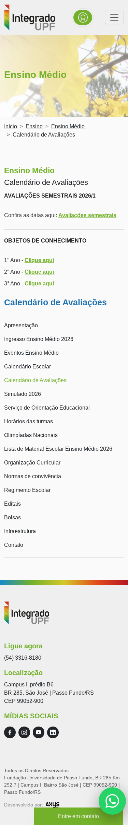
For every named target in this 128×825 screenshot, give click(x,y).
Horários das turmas (28, 421)
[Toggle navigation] (114, 17)
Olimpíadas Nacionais (31, 435)
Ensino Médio (68, 126)
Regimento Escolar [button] (27, 490)
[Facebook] (10, 732)
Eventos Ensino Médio (31, 353)
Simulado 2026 (22, 394)
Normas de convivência (32, 476)
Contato (13, 545)
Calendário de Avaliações (35, 380)
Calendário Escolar (27, 366)
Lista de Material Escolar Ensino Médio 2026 (58, 449)
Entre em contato (78, 816)
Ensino (34, 126)
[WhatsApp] (112, 801)
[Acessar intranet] (82, 17)
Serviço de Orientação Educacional (47, 408)
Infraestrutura (20, 531)
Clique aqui (39, 260)
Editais (12, 504)
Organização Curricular (32, 462)
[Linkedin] (53, 732)
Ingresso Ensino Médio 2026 (38, 339)
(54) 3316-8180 (22, 658)
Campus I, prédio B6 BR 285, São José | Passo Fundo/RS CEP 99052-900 (49, 693)
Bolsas (12, 517)
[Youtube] (38, 732)
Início (10, 126)
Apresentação (21, 325)
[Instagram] (24, 732)
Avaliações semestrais (87, 215)
